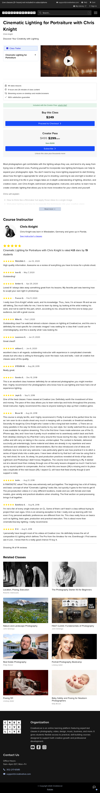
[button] (94, 787)
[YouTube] (32, 747)
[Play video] (69, 61)
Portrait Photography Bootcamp (67, 661)
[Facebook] (38, 747)
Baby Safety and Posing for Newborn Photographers (69, 699)
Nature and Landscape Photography (20, 625)
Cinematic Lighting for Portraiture (16, 56)
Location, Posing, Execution (16, 589)
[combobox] (64, 13)
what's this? (62, 105)
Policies (50, 789)
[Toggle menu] (95, 13)
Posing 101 (8, 698)
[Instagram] (44, 747)
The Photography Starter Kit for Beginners (72, 589)
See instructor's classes (31, 236)
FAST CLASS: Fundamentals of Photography (73, 625)
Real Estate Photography (14, 661)
